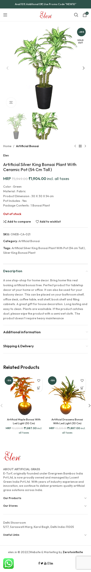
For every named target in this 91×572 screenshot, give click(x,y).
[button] (7, 68)
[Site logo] (45, 14)
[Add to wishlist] (38, 380)
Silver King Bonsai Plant (19, 253)
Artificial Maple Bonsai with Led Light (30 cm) (24, 421)
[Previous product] (75, 146)
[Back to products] (80, 146)
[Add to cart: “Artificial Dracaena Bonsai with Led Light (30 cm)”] (82, 388)
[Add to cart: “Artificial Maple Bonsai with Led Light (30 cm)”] (38, 388)
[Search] (76, 15)
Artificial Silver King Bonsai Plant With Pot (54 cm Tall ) (48, 248)
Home (7, 146)
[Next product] (85, 146)
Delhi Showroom (14, 523)
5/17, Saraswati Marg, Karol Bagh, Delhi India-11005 (38, 525)
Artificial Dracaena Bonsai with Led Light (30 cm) (67, 421)
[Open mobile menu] (5, 15)
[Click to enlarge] (11, 102)
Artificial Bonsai (27, 146)
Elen (6, 155)
